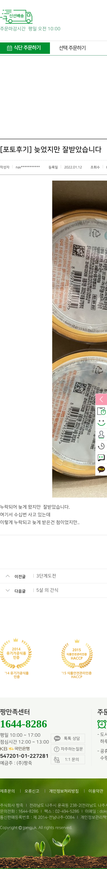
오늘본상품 (101, 446)
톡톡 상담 (72, 738)
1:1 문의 (101, 458)
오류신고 (32, 791)
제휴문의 (7, 791)
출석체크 (101, 435)
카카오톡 (101, 470)
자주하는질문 (72, 749)
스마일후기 (101, 423)
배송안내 (101, 411)
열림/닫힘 (101, 400)
